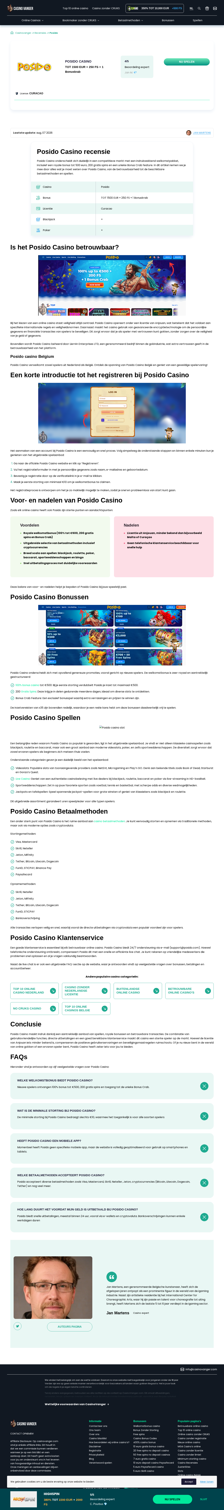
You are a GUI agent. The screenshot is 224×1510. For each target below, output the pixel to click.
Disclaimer (95, 1446)
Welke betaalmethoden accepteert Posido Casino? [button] (60, 1175)
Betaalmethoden (129, 20)
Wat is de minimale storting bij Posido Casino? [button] (56, 1110)
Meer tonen (207, 1481)
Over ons (94, 1434)
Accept (189, 1481)
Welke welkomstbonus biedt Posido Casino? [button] (55, 1080)
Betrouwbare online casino (193, 1426)
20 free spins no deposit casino (151, 1450)
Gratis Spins (28, 691)
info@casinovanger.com (201, 1369)
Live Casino (23, 779)
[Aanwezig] (207, 8)
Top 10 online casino (75, 8)
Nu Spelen (186, 61)
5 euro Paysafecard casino (148, 1467)
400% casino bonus (144, 1442)
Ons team (95, 1430)
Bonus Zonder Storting (146, 1430)
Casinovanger (23, 33)
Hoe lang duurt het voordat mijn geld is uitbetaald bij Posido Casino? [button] (77, 1209)
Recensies (40, 33)
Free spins (139, 1434)
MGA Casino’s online (189, 1446)
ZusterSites (184, 1467)
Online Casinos (31, 20)
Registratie (95, 1450)
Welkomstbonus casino (146, 1426)
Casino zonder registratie (192, 1438)
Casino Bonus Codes (145, 1438)
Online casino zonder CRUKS (194, 1434)
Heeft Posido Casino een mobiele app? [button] (49, 1140)
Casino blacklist (98, 1438)
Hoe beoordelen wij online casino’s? (109, 1442)
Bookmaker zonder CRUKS (79, 20)
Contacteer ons (98, 1426)
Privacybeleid (96, 1454)
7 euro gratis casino (144, 1458)
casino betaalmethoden (109, 821)
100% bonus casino (27, 685)
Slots (180, 1471)
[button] (112, 1404)
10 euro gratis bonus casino (148, 1446)
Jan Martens (202, 133)
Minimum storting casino (192, 1458)
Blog (91, 1458)
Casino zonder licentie (190, 1450)
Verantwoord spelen (100, 1462)
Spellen (197, 20)
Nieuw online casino (189, 1442)
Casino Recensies (188, 1462)
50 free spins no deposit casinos (151, 1454)
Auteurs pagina (70, 1326)
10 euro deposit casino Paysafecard (153, 1462)
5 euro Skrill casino (143, 1471)
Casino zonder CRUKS (106, 8)
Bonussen (168, 20)
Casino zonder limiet (189, 1454)
